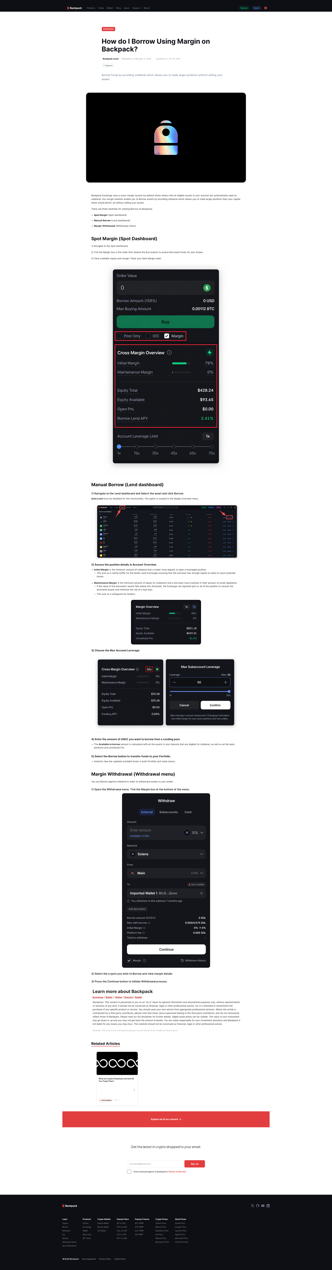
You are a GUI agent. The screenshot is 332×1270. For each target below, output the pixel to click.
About (147, 8)
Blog (118, 8)
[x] (252, 1205)
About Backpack (69, 1246)
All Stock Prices (181, 1242)
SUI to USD (121, 1234)
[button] (265, 7)
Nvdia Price (180, 1223)
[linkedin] (268, 1205)
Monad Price (160, 1238)
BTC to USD (122, 1238)
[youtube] (262, 1206)
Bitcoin (65, 1227)
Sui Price (159, 1234)
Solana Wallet (103, 1223)
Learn (126, 8)
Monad (65, 1238)
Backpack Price (162, 1242)
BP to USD (121, 1223)
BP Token (87, 1238)
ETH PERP (139, 1227)
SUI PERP (139, 1234)
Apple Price (180, 1234)
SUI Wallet (101, 1231)
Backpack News (69, 1242)
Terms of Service (177, 1171)
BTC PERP (139, 1223)
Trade (101, 8)
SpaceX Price (180, 1231)
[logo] (74, 7)
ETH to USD (122, 1227)
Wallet (110, 8)
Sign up (244, 8)
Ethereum (66, 1231)
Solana (65, 1223)
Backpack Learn (111, 58)
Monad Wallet (103, 1227)
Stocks (86, 1223)
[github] (257, 1205)
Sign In (257, 8)
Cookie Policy (120, 1259)
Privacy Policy (105, 1259)
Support (136, 8)
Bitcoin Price (160, 1227)
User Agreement (89, 1259)
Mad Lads (87, 1234)
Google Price (180, 1227)
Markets (91, 8)
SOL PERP (139, 1231)
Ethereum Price (161, 1231)
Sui (63, 1234)
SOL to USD (122, 1231)
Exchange (87, 1227)
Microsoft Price (181, 1238)
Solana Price (160, 1223)
